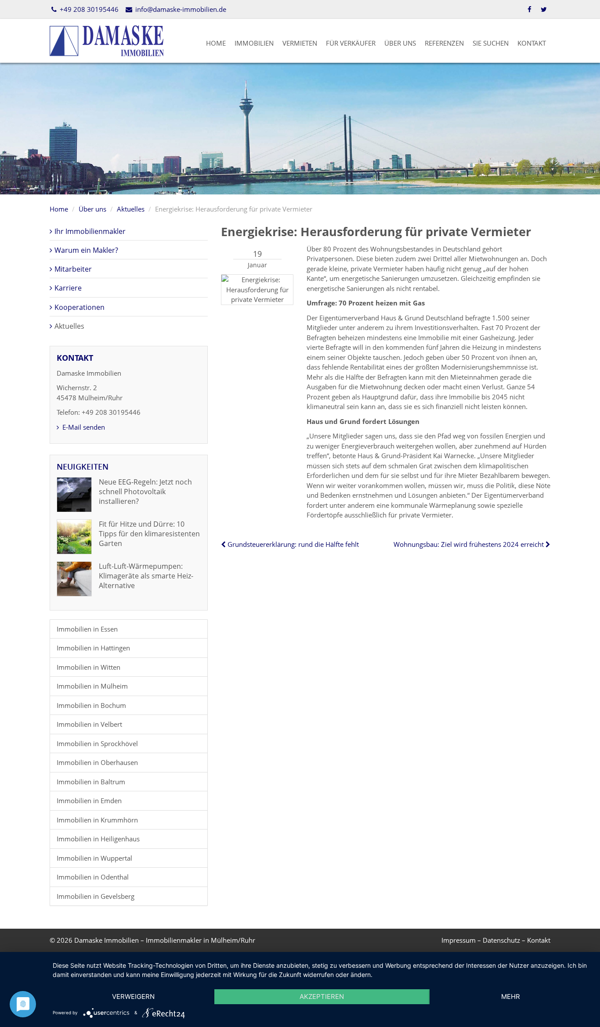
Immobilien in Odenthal (93, 877)
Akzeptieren (322, 996)
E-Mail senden (83, 427)
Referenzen (444, 43)
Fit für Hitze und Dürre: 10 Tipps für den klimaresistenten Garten (149, 534)
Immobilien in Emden (89, 800)
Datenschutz (501, 940)
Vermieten (299, 43)
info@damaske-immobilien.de (180, 9)
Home (216, 43)
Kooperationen (79, 307)
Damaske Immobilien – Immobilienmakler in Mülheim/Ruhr (164, 940)
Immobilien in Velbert (89, 724)
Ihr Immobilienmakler (90, 231)
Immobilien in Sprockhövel (97, 743)
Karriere (68, 288)
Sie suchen (491, 43)
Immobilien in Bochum (91, 705)
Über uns (400, 43)
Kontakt (531, 43)
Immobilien (254, 43)
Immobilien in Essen (87, 629)
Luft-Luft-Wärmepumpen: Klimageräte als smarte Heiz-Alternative (146, 576)
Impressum (458, 940)
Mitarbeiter (73, 269)
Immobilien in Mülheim (92, 686)
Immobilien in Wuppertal (94, 858)
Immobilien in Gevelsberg (95, 896)
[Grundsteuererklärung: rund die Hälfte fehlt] (224, 544)
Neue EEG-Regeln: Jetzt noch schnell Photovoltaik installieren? (145, 491)
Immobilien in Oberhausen (97, 762)
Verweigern (133, 996)
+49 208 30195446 (88, 9)
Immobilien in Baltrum (91, 781)
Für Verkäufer (351, 43)
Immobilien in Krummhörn (97, 819)
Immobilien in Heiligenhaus (98, 838)
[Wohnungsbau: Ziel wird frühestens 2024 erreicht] (547, 544)
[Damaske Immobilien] (107, 40)
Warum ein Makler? (86, 250)
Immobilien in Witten (88, 667)
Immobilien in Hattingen (93, 647)
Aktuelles (131, 209)
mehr (510, 996)
